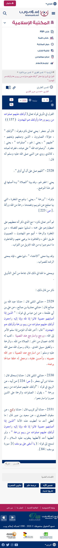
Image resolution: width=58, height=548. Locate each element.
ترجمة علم (31, 485)
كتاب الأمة (43, 38)
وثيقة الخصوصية (48, 508)
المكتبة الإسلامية (31, 22)
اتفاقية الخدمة (32, 508)
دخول (9, 3)
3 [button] (47, 100)
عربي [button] (50, 3)
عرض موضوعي (42, 57)
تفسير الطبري (38, 72)
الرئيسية (49, 72)
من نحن (10, 508)
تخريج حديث (48, 491)
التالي (8, 464)
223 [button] (24, 100)
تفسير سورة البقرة (25, 72)
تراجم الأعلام (42, 63)
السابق (15, 464)
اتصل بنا (20, 508)
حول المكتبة (43, 44)
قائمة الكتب (43, 51)
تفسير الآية (48, 485)
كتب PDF (44, 32)
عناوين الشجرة (15, 485)
